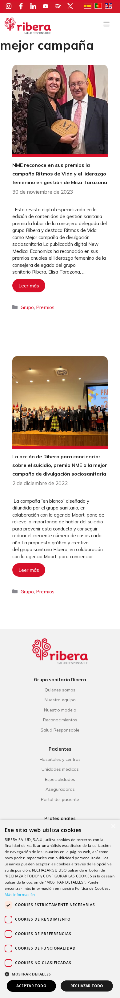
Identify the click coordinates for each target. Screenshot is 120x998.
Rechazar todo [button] (86, 985)
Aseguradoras (60, 789)
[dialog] (60, 909)
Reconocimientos (60, 720)
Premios (45, 307)
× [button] (113, 826)
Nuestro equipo (60, 700)
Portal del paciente (60, 799)
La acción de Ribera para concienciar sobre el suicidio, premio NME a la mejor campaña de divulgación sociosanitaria (59, 465)
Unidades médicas (60, 769)
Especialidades (60, 779)
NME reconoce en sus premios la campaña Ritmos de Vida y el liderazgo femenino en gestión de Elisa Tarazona (59, 173)
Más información (20, 894)
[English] (110, 5)
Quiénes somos (60, 690)
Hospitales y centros (60, 759)
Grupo (27, 307)
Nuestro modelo (60, 710)
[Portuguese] (99, 5)
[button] (60, 974)
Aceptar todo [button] (31, 985)
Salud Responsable (60, 730)
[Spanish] (89, 5)
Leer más (28, 285)
